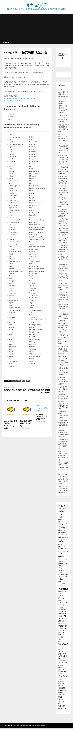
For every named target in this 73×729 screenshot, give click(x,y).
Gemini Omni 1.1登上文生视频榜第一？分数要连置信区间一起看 (63, 148)
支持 (28, 381)
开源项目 (62, 628)
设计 (60, 692)
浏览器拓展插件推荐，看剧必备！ (26, 423)
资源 (61, 701)
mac (61, 546)
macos (62, 549)
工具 (62, 616)
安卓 (60, 607)
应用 (61, 621)
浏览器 (61, 667)
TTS (60, 572)
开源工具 (62, 626)
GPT (61, 542)
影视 (61, 630)
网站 (62, 676)
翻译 (61, 681)
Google (62, 540)
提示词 (61, 641)
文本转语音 (62, 660)
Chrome (62, 530)
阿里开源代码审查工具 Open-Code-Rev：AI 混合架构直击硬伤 (63, 455)
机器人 (62, 663)
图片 (61, 598)
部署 (61, 706)
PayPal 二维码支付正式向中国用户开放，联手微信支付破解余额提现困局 (63, 479)
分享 (61, 594)
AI (62, 505)
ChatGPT (63, 526)
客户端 (62, 609)
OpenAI (63, 556)
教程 (61, 658)
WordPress (35, 725)
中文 (61, 581)
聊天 (61, 683)
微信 (61, 632)
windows (63, 574)
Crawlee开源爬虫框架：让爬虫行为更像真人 (63, 240)
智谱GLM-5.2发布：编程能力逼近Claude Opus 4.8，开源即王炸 (63, 444)
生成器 (62, 671)
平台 (61, 619)
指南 (61, 639)
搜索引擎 (62, 654)
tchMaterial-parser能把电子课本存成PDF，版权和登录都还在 (63, 94)
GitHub (63, 537)
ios (60, 544)
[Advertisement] (36, 27)
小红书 (62, 611)
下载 (61, 579)
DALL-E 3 (62, 535)
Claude (62, 533)
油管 (60, 665)
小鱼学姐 (62, 613)
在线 (61, 600)
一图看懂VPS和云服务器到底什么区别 (63, 389)
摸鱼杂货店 (36, 5)
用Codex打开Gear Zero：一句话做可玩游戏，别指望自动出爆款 (63, 202)
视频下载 (62, 690)
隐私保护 (62, 708)
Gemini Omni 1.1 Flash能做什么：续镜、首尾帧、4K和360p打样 (63, 160)
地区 (23, 381)
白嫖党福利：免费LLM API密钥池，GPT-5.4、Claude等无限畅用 (63, 328)
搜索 (61, 651)
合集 (61, 596)
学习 (61, 605)
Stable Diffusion (62, 562)
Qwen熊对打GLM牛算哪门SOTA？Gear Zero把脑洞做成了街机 (63, 190)
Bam (43, 725)
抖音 (60, 637)
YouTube (62, 577)
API (60, 521)
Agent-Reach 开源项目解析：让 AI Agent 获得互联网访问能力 (63, 297)
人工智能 (61, 585)
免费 (63, 589)
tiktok (61, 570)
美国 (60, 679)
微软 (61, 635)
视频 (62, 688)
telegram (61, 566)
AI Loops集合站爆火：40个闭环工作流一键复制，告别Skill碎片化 (63, 467)
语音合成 (62, 697)
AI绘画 (61, 512)
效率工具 (62, 656)
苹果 (61, 686)
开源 (62, 623)
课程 (61, 699)
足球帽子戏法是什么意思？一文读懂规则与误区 (63, 396)
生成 (61, 669)
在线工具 (62, 602)
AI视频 (61, 519)
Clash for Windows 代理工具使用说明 (42, 416)
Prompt (62, 559)
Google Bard (16, 381)
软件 (61, 703)
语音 (61, 695)
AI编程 (61, 517)
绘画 (60, 674)
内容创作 (62, 591)
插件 (61, 649)
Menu (7, 42)
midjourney (63, 552)
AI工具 (62, 509)
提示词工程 (63, 645)
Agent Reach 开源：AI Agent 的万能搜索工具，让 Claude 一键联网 (63, 360)
